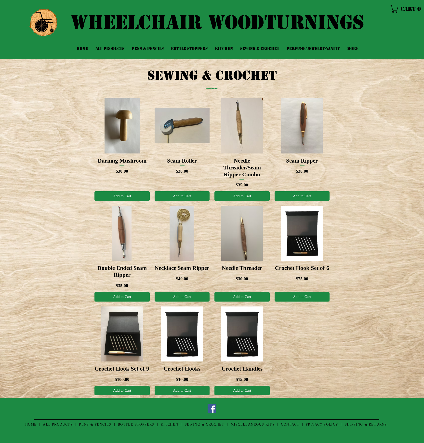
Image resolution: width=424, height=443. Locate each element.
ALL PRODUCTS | (59, 424)
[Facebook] (212, 408)
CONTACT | (292, 424)
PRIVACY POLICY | (324, 424)
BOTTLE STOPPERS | (138, 424)
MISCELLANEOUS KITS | (254, 424)
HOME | (32, 424)
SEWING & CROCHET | (206, 424)
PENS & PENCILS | (97, 424)
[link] (404, 9)
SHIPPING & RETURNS (366, 424)
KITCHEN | (171, 424)
